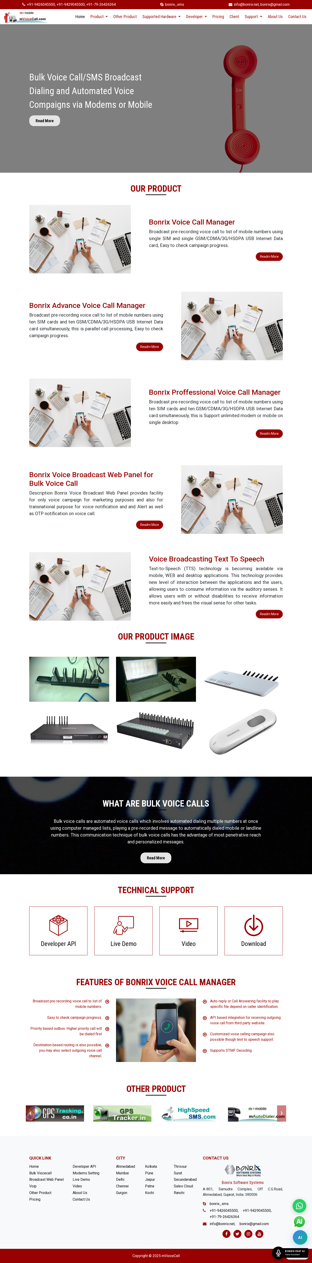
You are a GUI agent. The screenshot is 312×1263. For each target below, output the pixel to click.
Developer (195, 16)
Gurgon (121, 1193)
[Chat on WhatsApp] (299, 1206)
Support (252, 16)
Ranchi (179, 1193)
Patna (149, 1186)
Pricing (218, 16)
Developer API (84, 1166)
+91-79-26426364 (101, 4)
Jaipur (150, 1179)
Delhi (120, 1179)
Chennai (122, 1186)
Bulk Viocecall (40, 1173)
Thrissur (180, 1166)
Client (234, 16)
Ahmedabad (125, 1166)
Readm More (269, 256)
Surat (178, 1173)
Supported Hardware (159, 16)
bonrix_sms (174, 4)
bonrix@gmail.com (275, 4)
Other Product (125, 16)
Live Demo (81, 1179)
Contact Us (297, 16)
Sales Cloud (183, 1186)
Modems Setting (86, 1173)
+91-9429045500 (71, 4)
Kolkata (151, 1166)
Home (80, 16)
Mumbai (122, 1173)
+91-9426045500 (41, 4)
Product (97, 16)
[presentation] (30, 1113)
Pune (149, 1173)
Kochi (149, 1193)
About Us (275, 16)
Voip (33, 1186)
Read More (45, 120)
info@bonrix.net (246, 4)
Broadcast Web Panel (46, 1179)
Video (77, 1186)
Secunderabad (185, 1179)
